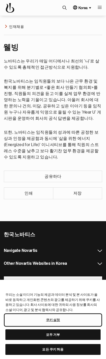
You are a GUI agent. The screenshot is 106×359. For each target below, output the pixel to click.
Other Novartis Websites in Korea (100, 263)
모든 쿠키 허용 (53, 349)
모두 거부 (53, 334)
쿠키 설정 (53, 320)
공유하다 (53, 176)
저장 (77, 193)
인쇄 (28, 193)
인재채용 (16, 26)
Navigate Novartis (100, 251)
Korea (82, 8)
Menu (99, 7)
